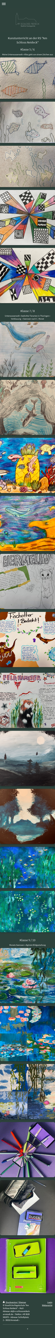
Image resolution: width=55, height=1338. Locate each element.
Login (49, 1302)
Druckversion (11, 1302)
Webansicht (47, 1305)
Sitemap (22, 1302)
